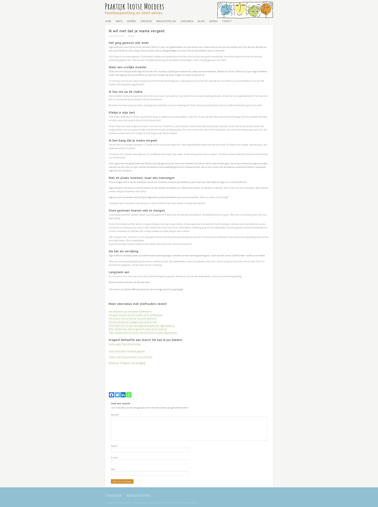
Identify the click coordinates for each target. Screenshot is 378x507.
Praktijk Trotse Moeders (134, 6)
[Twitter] (117, 394)
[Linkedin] (123, 394)
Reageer (131, 36)
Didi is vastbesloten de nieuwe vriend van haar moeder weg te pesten (143, 332)
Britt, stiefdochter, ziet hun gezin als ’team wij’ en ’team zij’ (138, 329)
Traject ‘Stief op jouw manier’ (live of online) (130, 357)
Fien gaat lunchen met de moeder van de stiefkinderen (136, 315)
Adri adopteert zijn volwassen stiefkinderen (130, 311)
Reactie (115, 414)
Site (113, 469)
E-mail (115, 457)
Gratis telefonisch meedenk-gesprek (127, 351)
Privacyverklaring (113, 495)
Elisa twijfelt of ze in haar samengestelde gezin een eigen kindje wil (142, 325)
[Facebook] (111, 394)
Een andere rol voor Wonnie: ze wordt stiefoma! (133, 318)
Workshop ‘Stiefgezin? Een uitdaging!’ (127, 362)
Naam (114, 445)
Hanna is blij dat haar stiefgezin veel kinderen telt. (133, 322)
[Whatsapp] (128, 394)
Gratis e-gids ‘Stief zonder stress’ (125, 344)
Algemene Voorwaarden (139, 495)
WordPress (193, 503)
